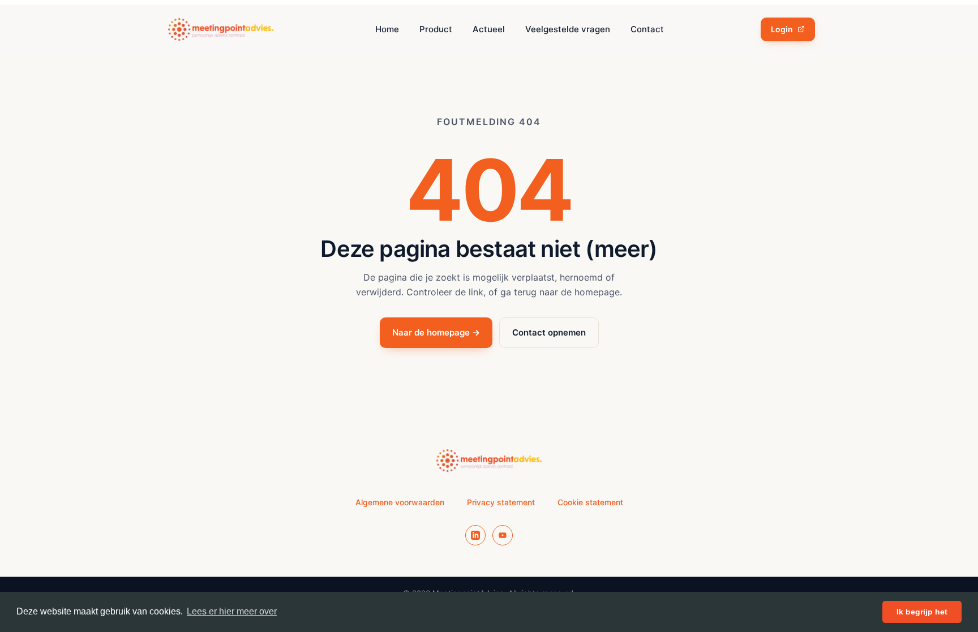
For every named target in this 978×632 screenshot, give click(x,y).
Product (435, 29)
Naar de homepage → (436, 332)
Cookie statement (590, 502)
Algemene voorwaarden (399, 502)
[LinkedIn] (475, 535)
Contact (647, 29)
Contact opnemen (549, 332)
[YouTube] (502, 535)
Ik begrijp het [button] (921, 611)
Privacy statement (501, 502)
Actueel (489, 29)
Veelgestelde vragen (567, 29)
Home (387, 29)
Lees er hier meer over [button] (232, 611)
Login (782, 29)
